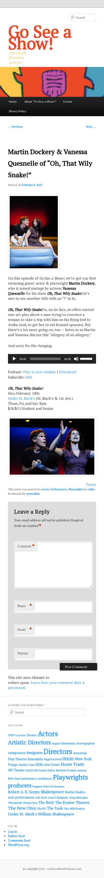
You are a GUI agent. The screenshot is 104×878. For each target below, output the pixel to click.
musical (82, 770)
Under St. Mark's (22, 814)
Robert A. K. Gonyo (24, 791)
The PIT (41, 808)
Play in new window (39, 371)
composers (16, 752)
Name (24, 605)
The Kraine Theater (72, 802)
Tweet (91, 484)
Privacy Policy (17, 111)
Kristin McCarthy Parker (40, 770)
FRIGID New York (76, 758)
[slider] (87, 358)
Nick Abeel (14, 778)
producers (19, 785)
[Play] (14, 358)
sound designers (58, 797)
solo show (41, 797)
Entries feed (16, 836)
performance (29, 778)
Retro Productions (54, 786)
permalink (33, 493)
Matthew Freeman (66, 770)
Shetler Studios (75, 792)
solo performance (21, 797)
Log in (12, 831)
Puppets (37, 786)
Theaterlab (15, 803)
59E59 (11, 735)
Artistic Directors (29, 742)
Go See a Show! (40, 37)
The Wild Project (74, 808)
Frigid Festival (52, 759)
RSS (29, 377)
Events (67, 101)
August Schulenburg (63, 743)
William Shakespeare (56, 814)
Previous (15, 126)
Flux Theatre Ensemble (25, 759)
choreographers (85, 743)
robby (91, 489)
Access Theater (26, 735)
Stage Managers (78, 797)
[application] (52, 359)
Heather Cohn (26, 765)
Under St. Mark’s (21, 398)
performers (45, 778)
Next (91, 126)
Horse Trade (72, 764)
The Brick (46, 802)
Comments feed (19, 840)
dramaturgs (80, 753)
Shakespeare (52, 791)
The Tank (55, 808)
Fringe (13, 764)
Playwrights (76, 489)
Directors (58, 751)
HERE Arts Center (47, 765)
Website (22, 653)
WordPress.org (18, 845)
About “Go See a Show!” (40, 101)
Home (13, 101)
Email (24, 629)
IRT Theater (16, 770)
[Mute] (76, 358)
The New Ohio (22, 808)
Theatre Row (30, 803)
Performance (59, 489)
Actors (45, 489)
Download (67, 371)
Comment (26, 546)
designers (34, 752)
